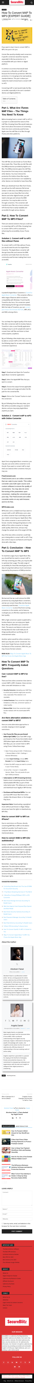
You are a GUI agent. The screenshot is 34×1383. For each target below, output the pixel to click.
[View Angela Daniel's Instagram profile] (20, 1020)
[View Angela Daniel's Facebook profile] (5, 1020)
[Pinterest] (11, 23)
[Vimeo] (29, 1362)
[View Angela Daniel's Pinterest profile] (17, 1020)
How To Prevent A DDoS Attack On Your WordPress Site (20, 1133)
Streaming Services (11, 1075)
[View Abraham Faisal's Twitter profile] (17, 964)
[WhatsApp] (15, 23)
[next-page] (6, 1182)
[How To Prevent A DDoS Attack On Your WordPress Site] (6, 1132)
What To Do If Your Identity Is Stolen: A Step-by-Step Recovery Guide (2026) (21, 1176)
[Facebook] (3, 23)
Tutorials (8, 7)
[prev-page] (3, 1182)
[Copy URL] (23, 23)
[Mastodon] (19, 1367)
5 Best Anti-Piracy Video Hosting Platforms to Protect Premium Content (21, 1142)
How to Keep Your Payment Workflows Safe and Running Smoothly (21, 1150)
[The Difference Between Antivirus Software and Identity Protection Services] (6, 1167)
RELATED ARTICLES (8, 1126)
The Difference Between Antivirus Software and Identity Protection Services (21, 1167)
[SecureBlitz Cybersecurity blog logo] (17, 1322)
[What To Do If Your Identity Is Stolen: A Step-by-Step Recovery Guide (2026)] (6, 1176)
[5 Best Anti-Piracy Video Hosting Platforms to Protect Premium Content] (6, 1142)
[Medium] (16, 1362)
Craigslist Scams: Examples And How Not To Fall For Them (25, 1098)
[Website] (20, 1118)
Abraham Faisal (7, 19)
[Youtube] (15, 1367)
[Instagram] (8, 1362)
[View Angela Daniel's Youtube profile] (13, 1020)
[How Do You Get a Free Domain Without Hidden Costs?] (6, 1159)
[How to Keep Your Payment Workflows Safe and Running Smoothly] (6, 1150)
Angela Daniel (24, 19)
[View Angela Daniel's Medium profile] (24, 1020)
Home (3, 7)
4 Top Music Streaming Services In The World (18, 892)
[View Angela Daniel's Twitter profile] (9, 1020)
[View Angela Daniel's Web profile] (28, 1020)
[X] (7, 23)
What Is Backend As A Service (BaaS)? (8, 1097)
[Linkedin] (19, 23)
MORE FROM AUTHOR (22, 1126)
